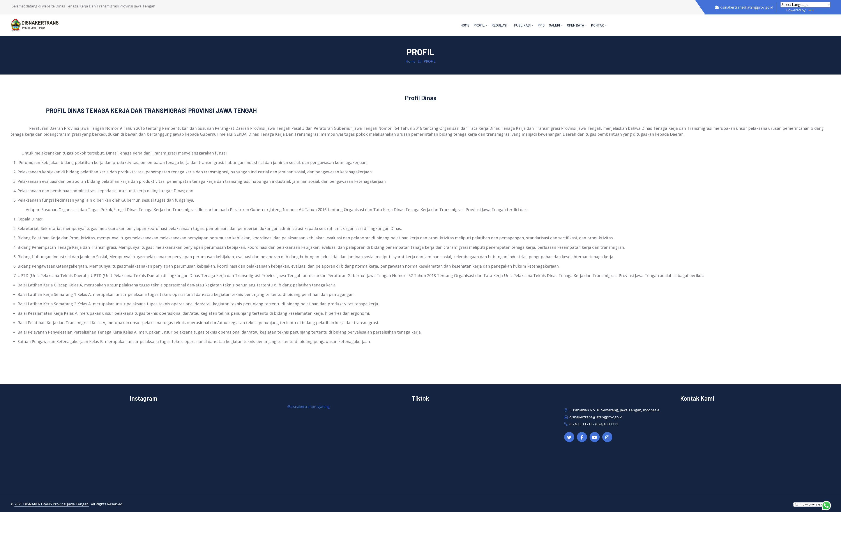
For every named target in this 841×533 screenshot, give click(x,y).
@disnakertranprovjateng (308, 406)
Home (465, 25)
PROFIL (430, 61)
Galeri (554, 25)
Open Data (575, 25)
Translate (822, 10)
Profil (479, 25)
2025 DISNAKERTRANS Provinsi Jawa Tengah (51, 504)
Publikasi (522, 25)
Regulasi (499, 25)
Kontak (597, 25)
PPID (541, 25)
